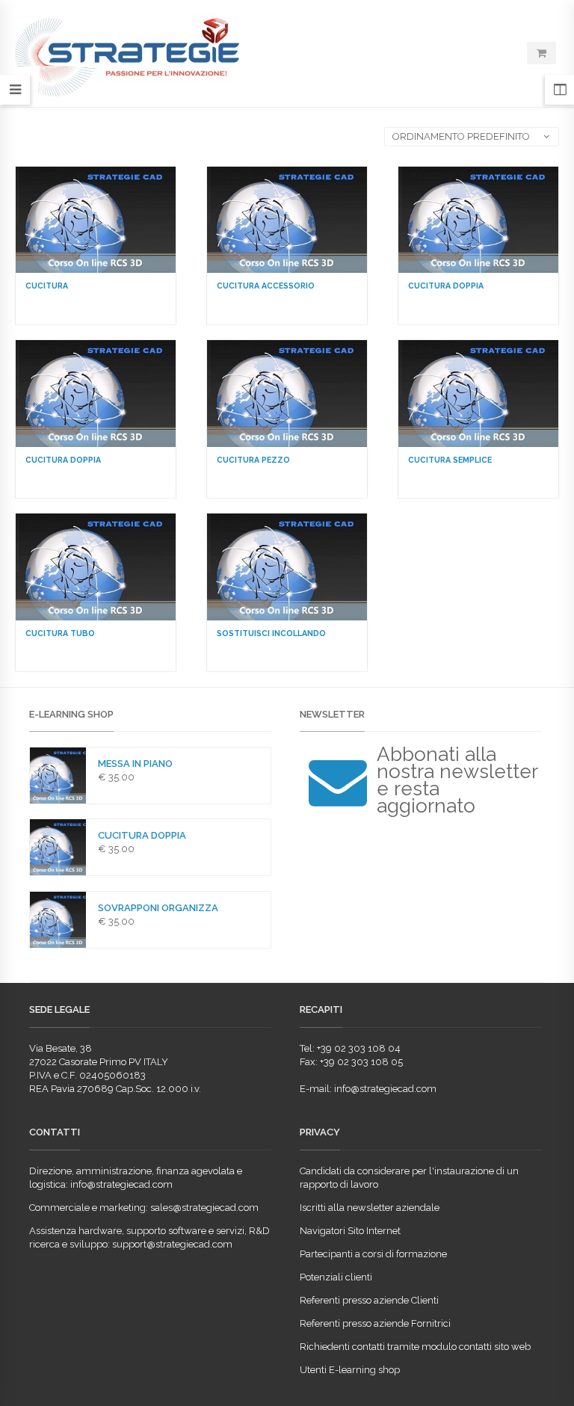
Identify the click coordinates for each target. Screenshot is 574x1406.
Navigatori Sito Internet (350, 1230)
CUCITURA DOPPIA (446, 285)
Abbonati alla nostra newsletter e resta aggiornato (457, 780)
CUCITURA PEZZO (253, 459)
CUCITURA (46, 285)
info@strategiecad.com (385, 1088)
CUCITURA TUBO (60, 633)
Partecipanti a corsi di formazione (373, 1253)
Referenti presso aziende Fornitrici (375, 1323)
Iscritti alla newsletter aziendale (369, 1207)
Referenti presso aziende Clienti (369, 1300)
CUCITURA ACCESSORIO (266, 285)
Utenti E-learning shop (350, 1369)
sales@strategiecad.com (204, 1207)
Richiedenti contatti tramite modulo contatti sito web (415, 1346)
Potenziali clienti (336, 1277)
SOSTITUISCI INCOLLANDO (271, 633)
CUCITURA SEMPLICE (450, 459)
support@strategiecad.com (172, 1244)
